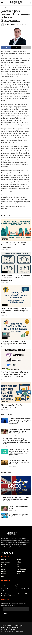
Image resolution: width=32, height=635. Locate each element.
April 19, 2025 (4, 315)
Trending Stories (22, 569)
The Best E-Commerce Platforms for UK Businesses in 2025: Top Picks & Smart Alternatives (15, 374)
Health (3, 569)
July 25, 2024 (5, 503)
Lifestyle (3, 571)
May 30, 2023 (6, 446)
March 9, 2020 (13, 466)
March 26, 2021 (13, 518)
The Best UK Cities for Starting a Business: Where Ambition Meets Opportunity (14, 245)
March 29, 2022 (13, 426)
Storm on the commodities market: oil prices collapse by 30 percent (19, 462)
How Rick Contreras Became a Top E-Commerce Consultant (19, 515)
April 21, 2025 (5, 249)
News (2, 576)
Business (7, 7)
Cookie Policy (4, 629)
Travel (18, 567)
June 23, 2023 (13, 510)
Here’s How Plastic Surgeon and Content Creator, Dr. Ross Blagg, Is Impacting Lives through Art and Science (20, 421)
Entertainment (5, 562)
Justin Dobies (11, 24)
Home (2, 7)
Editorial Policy (15, 627)
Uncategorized (21, 571)
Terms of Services (19, 625)
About (2, 625)
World (18, 574)
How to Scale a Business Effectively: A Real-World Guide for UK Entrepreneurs (15, 278)
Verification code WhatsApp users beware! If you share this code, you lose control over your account (19, 452)
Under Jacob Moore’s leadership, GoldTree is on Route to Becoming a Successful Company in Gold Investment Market (16, 441)
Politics (19, 560)
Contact (9, 625)
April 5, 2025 (5, 493)
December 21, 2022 (21, 24)
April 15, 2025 (5, 409)
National (3, 574)
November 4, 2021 (14, 435)
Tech (18, 564)
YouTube (4, 204)
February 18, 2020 (13, 457)
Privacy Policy (4, 627)
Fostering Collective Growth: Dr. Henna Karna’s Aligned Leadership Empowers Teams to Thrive (16, 499)
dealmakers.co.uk (14, 157)
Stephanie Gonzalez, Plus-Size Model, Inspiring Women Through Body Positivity (19, 431)
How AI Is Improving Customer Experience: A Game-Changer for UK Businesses (14, 311)
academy (24, 202)
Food (2, 567)
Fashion (3, 564)
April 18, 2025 (5, 379)
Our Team (13, 629)
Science (19, 562)
